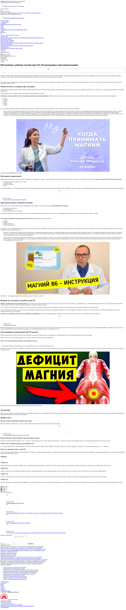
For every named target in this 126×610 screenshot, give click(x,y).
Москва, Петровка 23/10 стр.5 (15, 13)
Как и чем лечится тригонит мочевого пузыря (15, 576)
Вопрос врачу (4, 13)
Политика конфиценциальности (26, 606)
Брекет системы (4, 40)
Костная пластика (30, 43)
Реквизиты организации (16, 604)
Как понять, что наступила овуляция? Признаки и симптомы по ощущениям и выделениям (23, 561)
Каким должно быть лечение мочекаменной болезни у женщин (19, 574)
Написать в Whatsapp (18, 18)
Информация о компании (7, 24)
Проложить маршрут (6, 600)
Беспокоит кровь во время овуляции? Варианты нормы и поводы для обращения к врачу (23, 550)
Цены (2, 27)
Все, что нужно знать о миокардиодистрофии (15, 199)
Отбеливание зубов (16, 45)
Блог (20, 24)
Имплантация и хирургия (7, 41)
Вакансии (15, 24)
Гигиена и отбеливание (6, 44)
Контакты (3, 32)
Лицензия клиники (5, 604)
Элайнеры (11, 40)
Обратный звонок (5, 52)
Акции (2, 31)
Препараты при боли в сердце (8, 555)
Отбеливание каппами (27, 45)
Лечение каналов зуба (14, 37)
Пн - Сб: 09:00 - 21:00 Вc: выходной (32, 13)
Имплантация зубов (5, 43)
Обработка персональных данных (9, 606)
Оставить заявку (5, 20)
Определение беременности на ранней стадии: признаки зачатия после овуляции (21, 558)
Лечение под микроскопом (27, 37)
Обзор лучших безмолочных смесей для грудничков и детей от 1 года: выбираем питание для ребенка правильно (34, 513)
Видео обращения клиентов (20, 29)
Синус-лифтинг (39, 43)
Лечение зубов (4, 36)
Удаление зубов (22, 43)
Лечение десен (14, 43)
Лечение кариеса (5, 37)
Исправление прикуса (6, 39)
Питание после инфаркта (10, 325)
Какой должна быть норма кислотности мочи (15, 579)
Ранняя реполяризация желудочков (15, 503)
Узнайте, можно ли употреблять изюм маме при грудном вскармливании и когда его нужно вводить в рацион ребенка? (36, 532)
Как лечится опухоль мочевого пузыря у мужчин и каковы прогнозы (21, 571)
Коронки (7, 48)
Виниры (3, 48)
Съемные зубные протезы (16, 48)
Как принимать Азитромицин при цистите (14, 568)
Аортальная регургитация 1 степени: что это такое (16, 435)
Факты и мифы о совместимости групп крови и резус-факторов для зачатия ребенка (21, 547)
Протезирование (5, 47)
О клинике (3, 23)
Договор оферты (5, 607)
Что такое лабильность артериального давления (18, 523)
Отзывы (3, 28)
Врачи (2, 25)
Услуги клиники (5, 21)
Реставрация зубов (38, 37)
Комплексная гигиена (6, 45)
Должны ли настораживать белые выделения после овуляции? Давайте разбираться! (22, 563)
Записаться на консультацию (18, 1)
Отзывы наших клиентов (7, 29)
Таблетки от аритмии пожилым (8, 553)
